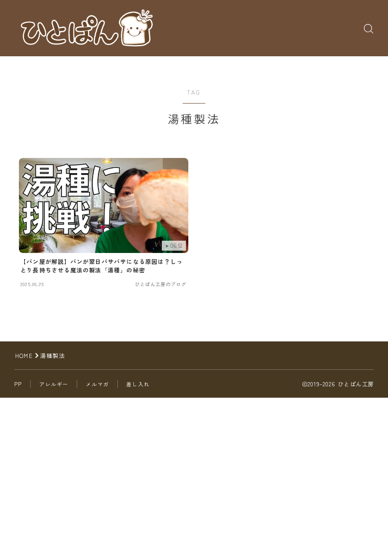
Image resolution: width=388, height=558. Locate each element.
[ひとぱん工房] (87, 28)
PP (18, 384)
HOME (24, 355)
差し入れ (138, 384)
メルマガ (97, 384)
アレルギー (53, 384)
